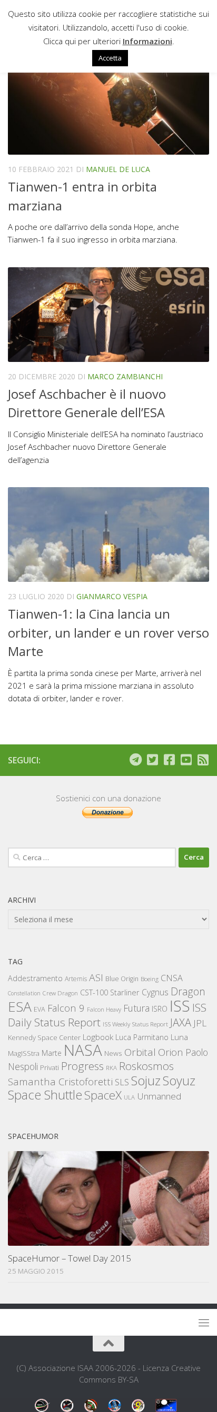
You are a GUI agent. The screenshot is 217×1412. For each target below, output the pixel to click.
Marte (52, 1053)
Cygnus (155, 992)
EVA (39, 1009)
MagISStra (24, 1053)
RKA (111, 1068)
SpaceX (103, 1095)
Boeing (150, 979)
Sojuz (146, 1080)
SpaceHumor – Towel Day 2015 (69, 1258)
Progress (82, 1065)
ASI (96, 977)
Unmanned (159, 1096)
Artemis (76, 978)
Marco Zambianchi (125, 376)
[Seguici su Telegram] (135, 759)
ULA (129, 1097)
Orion (170, 1052)
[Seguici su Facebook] (169, 759)
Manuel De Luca (118, 169)
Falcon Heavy (104, 1009)
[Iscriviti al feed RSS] (202, 759)
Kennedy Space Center (44, 1037)
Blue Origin (122, 978)
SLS (122, 1082)
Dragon (188, 991)
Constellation (24, 993)
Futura (136, 1008)
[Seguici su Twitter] (152, 759)
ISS (180, 1005)
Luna (179, 1037)
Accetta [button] (110, 58)
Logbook (98, 1037)
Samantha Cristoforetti (60, 1081)
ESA (20, 1006)
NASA (83, 1050)
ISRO (159, 1009)
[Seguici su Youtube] (186, 759)
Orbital (140, 1052)
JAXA (180, 1022)
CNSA (172, 978)
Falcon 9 (66, 1007)
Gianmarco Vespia (111, 596)
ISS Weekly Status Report (135, 1024)
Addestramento (35, 978)
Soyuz (179, 1080)
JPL (199, 1023)
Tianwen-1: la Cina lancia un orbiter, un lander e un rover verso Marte (108, 633)
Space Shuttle (45, 1094)
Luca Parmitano (142, 1037)
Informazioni (147, 41)
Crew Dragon (60, 993)
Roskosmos (146, 1065)
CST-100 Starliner (110, 992)
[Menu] (204, 1322)
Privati (49, 1067)
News (113, 1053)
